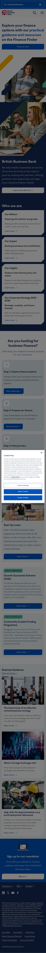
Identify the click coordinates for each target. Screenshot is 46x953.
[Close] (41, 452)
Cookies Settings (23, 485)
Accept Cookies (23, 498)
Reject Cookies (23, 492)
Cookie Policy (15, 477)
